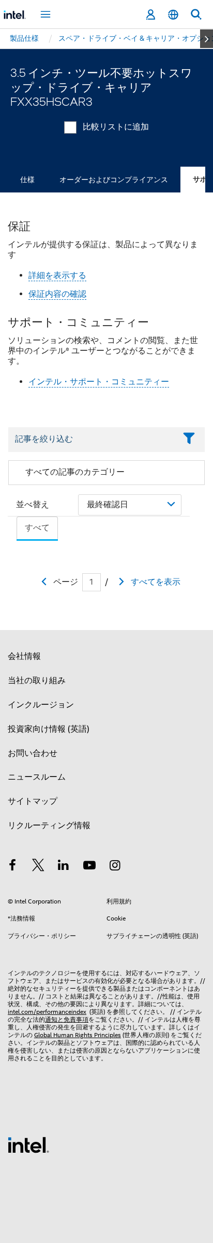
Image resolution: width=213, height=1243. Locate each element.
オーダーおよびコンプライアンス (113, 179)
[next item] (206, 38)
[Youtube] (89, 867)
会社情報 (24, 656)
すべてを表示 (155, 582)
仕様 (27, 179)
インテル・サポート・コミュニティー (98, 382)
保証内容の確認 (57, 294)
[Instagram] (115, 867)
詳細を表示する (57, 275)
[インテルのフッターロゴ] (28, 1144)
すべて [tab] (37, 528)
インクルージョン (41, 705)
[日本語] (173, 15)
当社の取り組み (37, 680)
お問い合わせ (32, 753)
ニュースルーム (37, 777)
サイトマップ (32, 801)
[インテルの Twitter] (38, 867)
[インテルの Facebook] (12, 867)
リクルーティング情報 (49, 825)
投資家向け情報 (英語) (48, 729)
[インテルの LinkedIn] (63, 867)
